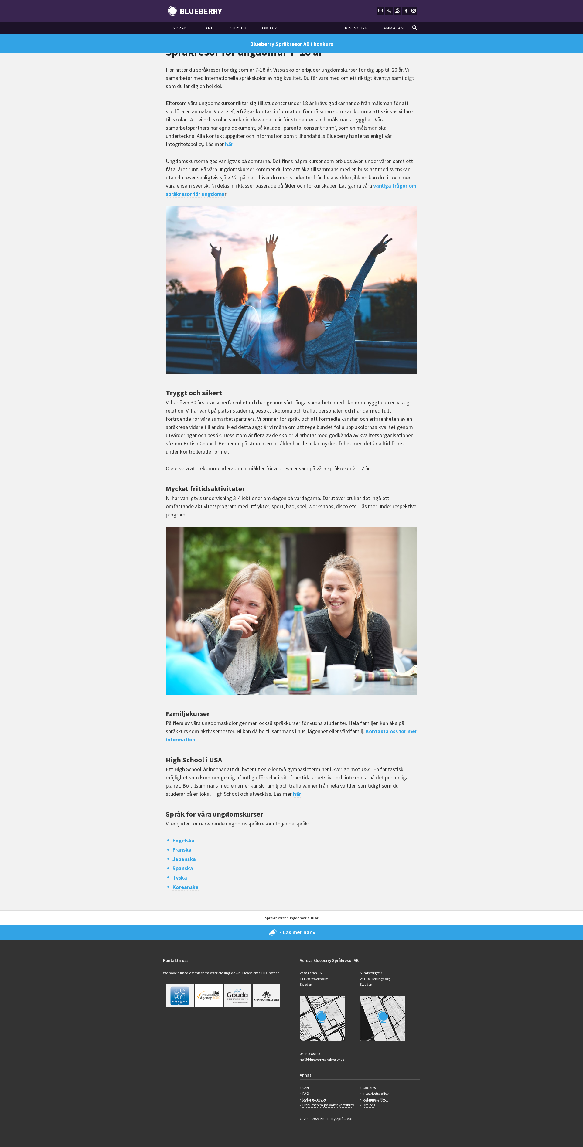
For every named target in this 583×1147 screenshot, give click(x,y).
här (229, 144)
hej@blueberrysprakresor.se (322, 1059)
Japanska (184, 859)
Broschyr (356, 28)
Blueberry (201, 11)
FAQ (305, 1093)
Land (208, 28)
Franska (182, 849)
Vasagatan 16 (311, 973)
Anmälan (394, 28)
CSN (305, 1087)
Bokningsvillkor (375, 1099)
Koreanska (185, 886)
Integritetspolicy (376, 1093)
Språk (180, 28)
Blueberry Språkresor (337, 1118)
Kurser (238, 28)
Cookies (369, 1087)
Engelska (183, 840)
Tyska (179, 877)
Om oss (270, 28)
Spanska (182, 868)
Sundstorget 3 (371, 973)
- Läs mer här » (297, 932)
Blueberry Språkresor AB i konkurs (291, 43)
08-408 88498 (310, 1053)
